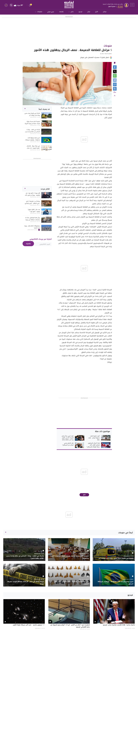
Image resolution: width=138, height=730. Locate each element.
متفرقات (39, 11)
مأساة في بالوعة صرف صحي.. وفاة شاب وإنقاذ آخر (32, 114)
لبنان (88, 11)
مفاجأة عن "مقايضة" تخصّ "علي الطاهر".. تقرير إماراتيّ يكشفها (32, 202)
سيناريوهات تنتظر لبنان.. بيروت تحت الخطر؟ (32, 227)
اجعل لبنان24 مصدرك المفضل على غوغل (94, 57)
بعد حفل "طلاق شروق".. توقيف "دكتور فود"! (33, 210)
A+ (114, 92)
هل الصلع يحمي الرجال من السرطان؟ (68, 444)
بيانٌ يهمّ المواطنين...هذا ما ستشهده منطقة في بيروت (32, 219)
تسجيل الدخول (111, 6)
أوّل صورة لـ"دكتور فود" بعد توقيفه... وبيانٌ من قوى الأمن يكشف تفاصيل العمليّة (32, 194)
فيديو (80, 11)
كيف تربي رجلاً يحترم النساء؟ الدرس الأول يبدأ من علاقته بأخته (68, 438)
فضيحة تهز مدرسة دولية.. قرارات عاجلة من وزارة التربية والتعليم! (32, 122)
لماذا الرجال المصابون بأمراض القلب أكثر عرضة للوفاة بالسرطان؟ (93, 445)
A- (115, 96)
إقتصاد (61, 11)
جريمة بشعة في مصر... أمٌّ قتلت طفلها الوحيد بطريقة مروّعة (25, 582)
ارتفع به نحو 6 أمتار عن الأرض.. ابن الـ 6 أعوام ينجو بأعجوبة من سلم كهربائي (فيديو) (70, 626)
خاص (72, 11)
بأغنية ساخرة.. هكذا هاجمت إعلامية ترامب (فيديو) (119, 625)
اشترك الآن (120, 6)
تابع (84, 494)
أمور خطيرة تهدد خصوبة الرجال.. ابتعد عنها (94, 438)
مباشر (104, 11)
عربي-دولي (50, 11)
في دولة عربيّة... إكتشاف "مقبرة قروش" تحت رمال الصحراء (33, 147)
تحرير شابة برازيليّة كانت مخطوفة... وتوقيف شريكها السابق (32, 139)
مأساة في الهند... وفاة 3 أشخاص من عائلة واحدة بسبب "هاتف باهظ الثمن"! (32, 131)
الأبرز (96, 11)
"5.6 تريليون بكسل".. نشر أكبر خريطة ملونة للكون (29, 625)
